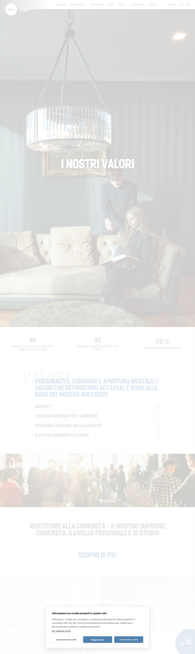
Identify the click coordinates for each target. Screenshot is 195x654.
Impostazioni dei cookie (66, 639)
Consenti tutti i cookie (128, 639)
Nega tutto (97, 639)
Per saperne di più (61, 630)
